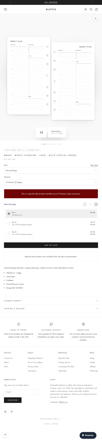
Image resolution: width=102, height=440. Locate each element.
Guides (92, 362)
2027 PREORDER (51, 2)
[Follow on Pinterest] (11, 412)
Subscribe (13, 400)
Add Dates (62, 371)
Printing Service (64, 362)
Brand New (83, 330)
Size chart (94, 165)
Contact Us (8, 358)
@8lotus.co (63, 402)
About (6, 362)
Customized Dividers (66, 366)
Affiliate (93, 366)
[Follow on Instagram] (5, 412)
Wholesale (94, 371)
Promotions (32, 371)
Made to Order (19, 330)
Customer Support (51, 330)
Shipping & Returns (35, 358)
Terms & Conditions (35, 362)
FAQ (6, 366)
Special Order (64, 358)
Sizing (92, 358)
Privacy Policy (33, 366)
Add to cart (51, 245)
